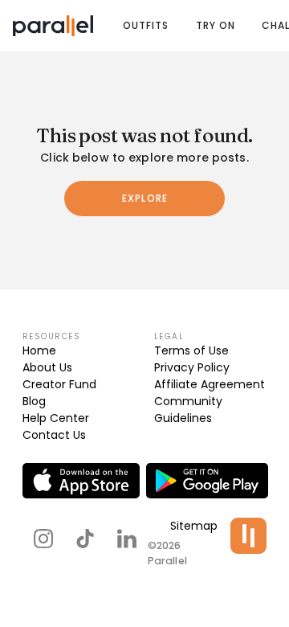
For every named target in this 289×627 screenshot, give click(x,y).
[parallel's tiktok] (85, 538)
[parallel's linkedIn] (127, 538)
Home (39, 350)
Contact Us (54, 435)
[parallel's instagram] (43, 538)
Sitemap (194, 526)
